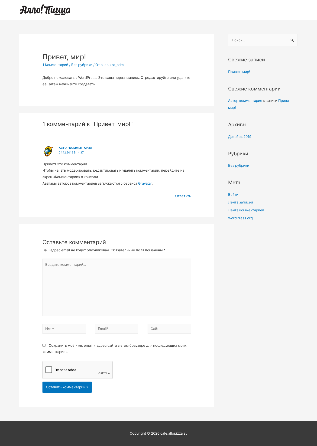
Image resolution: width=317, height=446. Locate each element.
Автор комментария (75, 148)
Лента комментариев (246, 210)
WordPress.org (240, 218)
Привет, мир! (239, 72)
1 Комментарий (55, 65)
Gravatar (145, 183)
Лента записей (240, 202)
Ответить (183, 196)
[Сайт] (169, 329)
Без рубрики (81, 65)
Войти (233, 194)
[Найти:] (263, 40)
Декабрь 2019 (239, 136)
